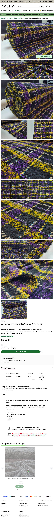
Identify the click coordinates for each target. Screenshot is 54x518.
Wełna (25, 18)
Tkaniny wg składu (18, 18)
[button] (42, 6)
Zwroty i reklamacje (6, 507)
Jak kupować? (4, 516)
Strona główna (4, 18)
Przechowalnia (22, 507)
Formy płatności (41, 503)
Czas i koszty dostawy (42, 505)
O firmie (21, 514)
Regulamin (3, 503)
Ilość (2, 345)
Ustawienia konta (23, 505)
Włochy (3, 321)
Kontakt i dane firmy (24, 516)
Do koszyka (19, 486)
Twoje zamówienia (23, 503)
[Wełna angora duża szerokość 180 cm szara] (20, 462)
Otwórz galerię (45, 56)
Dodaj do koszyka (20, 351)
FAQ (2, 505)
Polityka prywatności (6, 514)
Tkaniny (11, 18)
